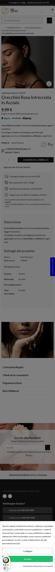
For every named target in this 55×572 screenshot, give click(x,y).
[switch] (5, 568)
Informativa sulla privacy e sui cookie (38, 566)
